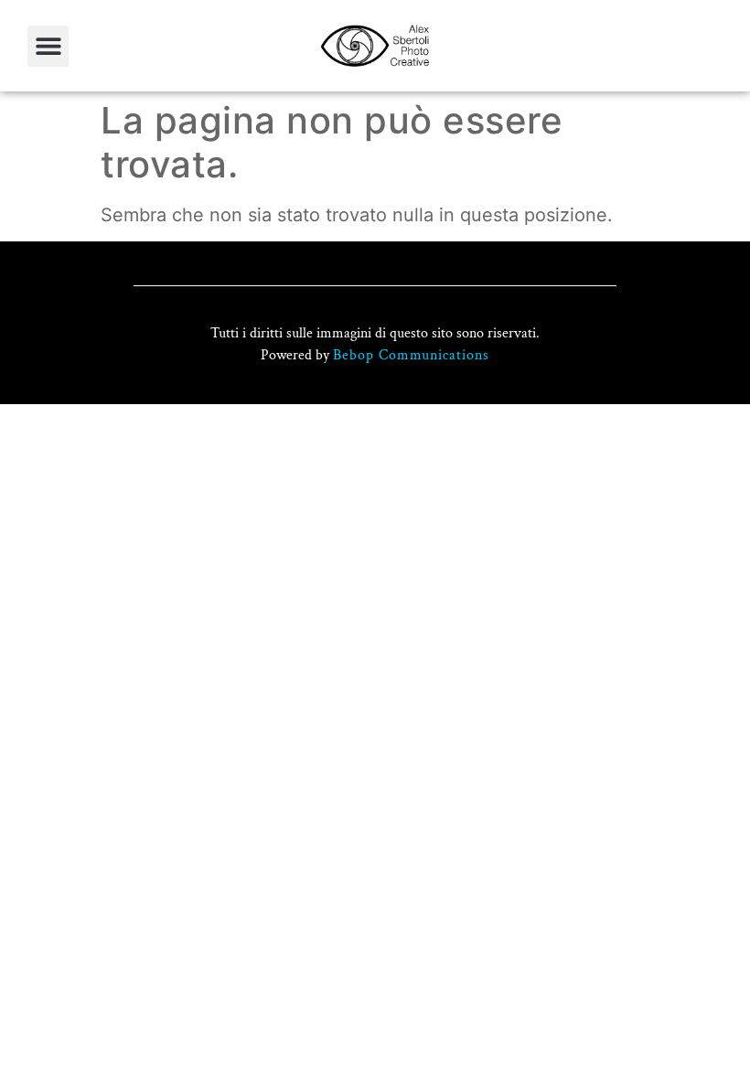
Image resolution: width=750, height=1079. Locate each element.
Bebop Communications (411, 355)
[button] (48, 46)
